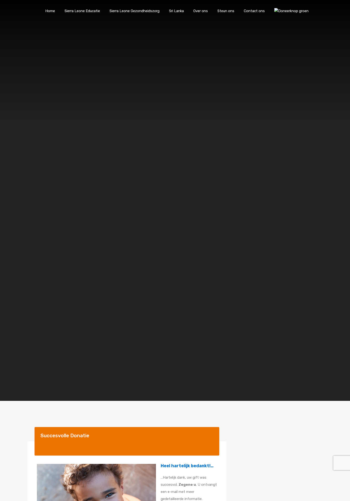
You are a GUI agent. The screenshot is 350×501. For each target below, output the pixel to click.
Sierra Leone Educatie (82, 11)
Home (50, 11)
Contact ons (254, 11)
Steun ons (225, 11)
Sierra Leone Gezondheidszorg (135, 11)
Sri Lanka (176, 11)
